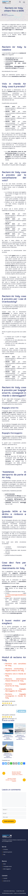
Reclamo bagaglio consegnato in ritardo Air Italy (15, 696)
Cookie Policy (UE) (20, 891)
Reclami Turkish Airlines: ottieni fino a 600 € (11, 780)
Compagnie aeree (10, 15)
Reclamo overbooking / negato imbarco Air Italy (15, 670)
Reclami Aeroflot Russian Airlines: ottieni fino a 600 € (17, 773)
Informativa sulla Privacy (9, 891)
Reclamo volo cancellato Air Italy (15, 664)
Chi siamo (5, 849)
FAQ (4, 854)
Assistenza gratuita (7, 852)
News (4, 864)
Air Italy (4, 15)
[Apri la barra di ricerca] (20, 2)
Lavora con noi (6, 881)
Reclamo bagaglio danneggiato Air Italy (15, 690)
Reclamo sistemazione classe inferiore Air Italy (15, 680)
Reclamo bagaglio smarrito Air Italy (15, 685)
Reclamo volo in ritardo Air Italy (15, 675)
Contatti (5, 878)
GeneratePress (22, 893)
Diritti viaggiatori (7, 869)
